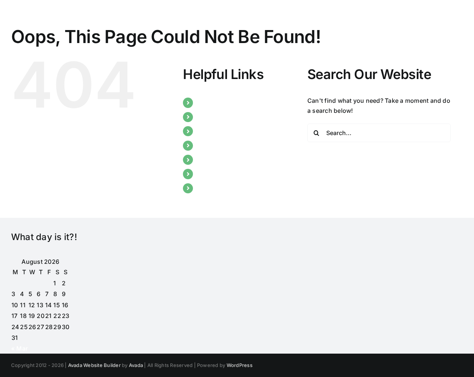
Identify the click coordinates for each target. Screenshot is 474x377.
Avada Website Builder (94, 365)
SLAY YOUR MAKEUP (227, 145)
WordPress (240, 365)
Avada (136, 365)
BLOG (205, 131)
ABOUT (207, 117)
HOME (206, 102)
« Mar (19, 348)
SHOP (205, 188)
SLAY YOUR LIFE (220, 173)
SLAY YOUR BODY (223, 159)
